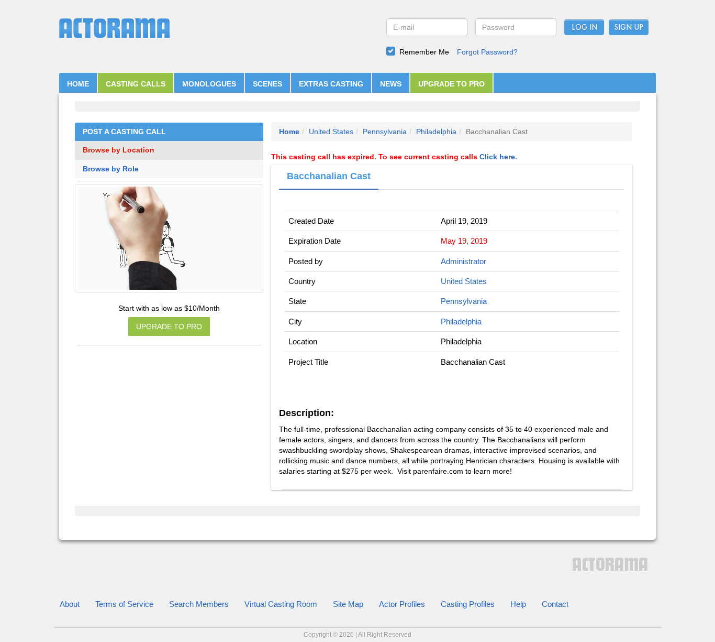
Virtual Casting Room (280, 604)
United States (331, 131)
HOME (78, 84)
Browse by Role (111, 169)
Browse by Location (118, 150)
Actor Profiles (402, 604)
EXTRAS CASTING (331, 84)
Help (518, 604)
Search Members (199, 604)
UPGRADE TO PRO (451, 84)
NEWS (390, 84)
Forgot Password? (487, 52)
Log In (584, 27)
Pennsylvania (385, 131)
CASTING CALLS (135, 84)
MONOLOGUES (209, 84)
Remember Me (424, 52)
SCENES (267, 84)
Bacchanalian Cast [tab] (329, 176)
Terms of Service (124, 604)
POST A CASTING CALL (124, 132)
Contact (555, 604)
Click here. (498, 157)
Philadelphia (436, 131)
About (70, 604)
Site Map (348, 604)
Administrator (463, 261)
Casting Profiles (468, 604)
